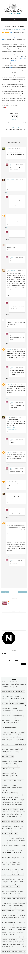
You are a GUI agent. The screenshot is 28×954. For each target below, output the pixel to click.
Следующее (6, 592)
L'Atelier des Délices (10, 891)
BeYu (22, 821)
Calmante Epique (21, 831)
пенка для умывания (17, 761)
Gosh (8, 874)
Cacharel (14, 831)
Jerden (17, 884)
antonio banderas (5, 811)
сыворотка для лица (17, 795)
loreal (13, 898)
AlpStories (16, 809)
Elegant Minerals (17, 852)
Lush (7, 900)
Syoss (16, 949)
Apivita (18, 811)
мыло (20, 749)
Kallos (18, 886)
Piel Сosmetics (4, 929)
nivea (3, 920)
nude (21, 920)
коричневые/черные (6, 730)
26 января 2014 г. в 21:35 (16, 368)
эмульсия (8, 807)
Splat (17, 946)
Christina (12, 838)
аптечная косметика (20, 691)
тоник (24, 799)
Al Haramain (4, 809)
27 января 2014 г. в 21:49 (16, 197)
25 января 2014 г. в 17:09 (20, 245)
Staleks (24, 946)
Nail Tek (19, 915)
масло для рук (22, 744)
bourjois (10, 826)
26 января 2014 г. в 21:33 (16, 403)
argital (14, 814)
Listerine (21, 896)
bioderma (14, 823)
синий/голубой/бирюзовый (17, 778)
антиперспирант (5, 689)
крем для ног (4, 734)
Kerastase (15, 888)
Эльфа (3, 807)
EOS (9, 857)
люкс (8, 739)
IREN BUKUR (4, 884)
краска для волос (5, 732)
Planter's (20, 929)
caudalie (17, 835)
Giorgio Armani (14, 869)
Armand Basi (19, 814)
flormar (8, 864)
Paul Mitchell (4, 927)
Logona (9, 898)
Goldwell (4, 874)
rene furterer (4, 934)
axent (3, 819)
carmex (15, 833)
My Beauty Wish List (12, 915)
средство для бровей (6, 787)
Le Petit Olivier (20, 893)
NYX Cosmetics (19, 922)
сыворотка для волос (6, 795)
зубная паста (4, 717)
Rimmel (17, 937)
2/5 (2, 681)
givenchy (3, 872)
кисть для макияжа (15, 722)
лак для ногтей (5, 737)
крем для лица (21, 732)
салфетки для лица (6, 775)
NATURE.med (16, 917)
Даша (8, 493)
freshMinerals (4, 867)
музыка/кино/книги (13, 749)
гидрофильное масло (21, 703)
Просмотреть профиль (13, 603)
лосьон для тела (21, 737)
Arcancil (3, 814)
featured (3, 864)
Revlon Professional (13, 934)
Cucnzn (10, 843)
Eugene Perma (4, 862)
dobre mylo (13, 847)
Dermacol (4, 847)
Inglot (16, 881)
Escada (22, 857)
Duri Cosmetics (13, 850)
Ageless (18, 807)
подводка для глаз (6, 768)
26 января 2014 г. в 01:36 (17, 349)
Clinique (3, 840)
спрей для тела (13, 785)
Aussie (13, 816)
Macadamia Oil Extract (6, 903)
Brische (3, 828)
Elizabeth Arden (5, 855)
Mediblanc (4, 910)
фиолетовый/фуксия (6, 804)
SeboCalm (22, 941)
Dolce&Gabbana (20, 847)
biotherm (19, 823)
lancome (11, 893)
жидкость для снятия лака (7, 710)
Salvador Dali (16, 939)
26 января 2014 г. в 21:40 (16, 303)
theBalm (20, 951)
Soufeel (13, 946)
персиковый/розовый (6, 763)
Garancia (19, 867)
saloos (10, 939)
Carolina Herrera (5, 835)
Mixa (23, 910)
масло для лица (14, 744)
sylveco (11, 949)
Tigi (24, 951)
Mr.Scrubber (4, 915)
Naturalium (4, 917)
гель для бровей (13, 701)
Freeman (18, 864)
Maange (18, 900)
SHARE (15, 116)
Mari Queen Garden (18, 905)
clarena (17, 838)
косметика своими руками (17, 730)
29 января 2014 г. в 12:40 (17, 523)
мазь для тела (13, 739)
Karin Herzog (4, 888)
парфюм (12, 756)
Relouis (22, 932)
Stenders (3, 949)
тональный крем (18, 799)
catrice (11, 835)
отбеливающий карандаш (18, 754)
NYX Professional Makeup (10, 922)
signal (14, 944)
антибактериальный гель (7, 686)
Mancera (3, 905)
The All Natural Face (6, 951)
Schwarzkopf (23, 939)
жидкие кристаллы (6, 708)
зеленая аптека (14, 713)
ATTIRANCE (9, 816)
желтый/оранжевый (21, 705)
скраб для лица (12, 780)
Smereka (3, 946)
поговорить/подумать (7, 766)
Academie (13, 807)
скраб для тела (12, 783)
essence (3, 860)
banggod (20, 819)
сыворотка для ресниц (7, 797)
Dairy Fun (21, 843)
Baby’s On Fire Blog (11, 427)
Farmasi (14, 862)
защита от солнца (19, 710)
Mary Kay (3, 908)
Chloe (7, 838)
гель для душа (21, 701)
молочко (22, 746)
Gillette (8, 869)
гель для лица (5, 703)
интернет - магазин (20, 717)
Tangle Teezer (21, 949)
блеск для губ (18, 696)
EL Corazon (9, 852)
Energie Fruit (4, 857)
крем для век (13, 732)
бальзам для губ (5, 696)
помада (13, 768)
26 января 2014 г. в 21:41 (16, 232)
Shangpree (9, 944)
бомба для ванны (5, 698)
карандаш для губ (6, 722)
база (7, 693)
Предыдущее (22, 592)
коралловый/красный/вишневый (9, 727)
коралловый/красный (19, 725)
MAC (22, 900)
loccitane (4, 898)
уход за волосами (18, 802)
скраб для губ (4, 780)
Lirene (16, 896)
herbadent (20, 876)
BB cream (8, 821)
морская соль (5, 749)
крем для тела (18, 734)
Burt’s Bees (4, 831)
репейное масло (17, 770)
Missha (19, 910)
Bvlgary (9, 831)
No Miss (6, 920)
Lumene (3, 900)
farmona (19, 862)
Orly (15, 925)
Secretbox (4, 944)
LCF (15, 893)
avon (21, 816)
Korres (3, 891)
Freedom (13, 864)
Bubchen (20, 828)
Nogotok (12, 920)
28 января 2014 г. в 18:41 (16, 510)
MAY (17, 908)
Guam (18, 874)
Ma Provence (12, 900)
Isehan (9, 884)
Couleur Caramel (22, 840)
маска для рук (13, 742)
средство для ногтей (17, 787)
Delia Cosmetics (17, 845)
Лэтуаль (3, 739)
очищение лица (5, 756)
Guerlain (3, 876)
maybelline (21, 908)
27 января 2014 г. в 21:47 (16, 165)
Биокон (12, 696)
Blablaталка (4, 826)
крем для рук (11, 734)
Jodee (8, 320)
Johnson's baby (5, 886)
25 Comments (8, 29)
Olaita (8, 148)
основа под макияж (6, 754)
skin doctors (20, 944)
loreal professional (21, 898)
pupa (24, 929)
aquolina (23, 811)
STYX (8, 949)
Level (3, 896)
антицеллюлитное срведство (16, 689)
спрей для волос (20, 783)
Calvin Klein (4, 833)
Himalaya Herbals (5, 879)
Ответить (8, 157)
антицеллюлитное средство (8, 691)
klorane (20, 888)
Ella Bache (12, 855)
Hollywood (20, 879)
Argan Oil (9, 814)
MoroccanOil (21, 913)
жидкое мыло (14, 708)
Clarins (22, 838)
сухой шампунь (5, 792)
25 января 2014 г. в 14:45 (18, 215)
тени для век (15, 797)
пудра (18, 768)
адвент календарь (5, 684)
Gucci (22, 874)
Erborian (17, 857)
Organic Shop (4, 925)
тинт (12, 799)
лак (23, 734)
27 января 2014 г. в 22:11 (17, 481)
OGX (25, 922)
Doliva (3, 850)
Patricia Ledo (20, 925)
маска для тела (21, 742)
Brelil (22, 826)
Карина (8, 417)
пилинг (14, 763)
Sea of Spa (16, 941)
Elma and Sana (19, 855)
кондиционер (5, 725)
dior (8, 847)
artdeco (3, 816)
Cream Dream (4, 843)
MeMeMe (9, 910)
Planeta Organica (12, 929)
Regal (10, 932)
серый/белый (14, 775)
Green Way (13, 874)
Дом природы (13, 705)
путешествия (4, 770)
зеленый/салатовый (6, 715)
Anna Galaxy (9, 215)
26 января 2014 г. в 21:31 (16, 440)
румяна (15, 773)
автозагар (14, 681)
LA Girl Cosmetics (19, 891)
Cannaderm (10, 833)
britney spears (9, 828)
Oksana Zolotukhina (11, 270)
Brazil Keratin (16, 826)
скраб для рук (4, 783)
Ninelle (22, 917)
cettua (21, 835)
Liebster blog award (9, 896)
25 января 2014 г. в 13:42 (15, 148)
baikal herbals (13, 819)
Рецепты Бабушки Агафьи (7, 773)
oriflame (11, 925)
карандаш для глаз (17, 720)
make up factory (22, 903)
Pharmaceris (18, 927)
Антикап (16, 686)
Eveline (10, 862)
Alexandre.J (10, 809)
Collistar (9, 840)
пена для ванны (21, 758)
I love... (7, 881)
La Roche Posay (5, 893)
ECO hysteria (19, 850)
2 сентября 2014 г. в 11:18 (16, 561)
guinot (8, 876)
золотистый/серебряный (17, 715)
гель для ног (12, 703)
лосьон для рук (13, 737)
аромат (3, 693)
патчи (15, 758)
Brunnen (15, 828)
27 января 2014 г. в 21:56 (17, 452)
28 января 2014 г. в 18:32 (16, 469)
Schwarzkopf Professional (7, 941)
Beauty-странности (15, 821)
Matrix (8, 908)
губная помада (5, 705)
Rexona (13, 937)
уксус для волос (9, 802)
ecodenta (4, 852)
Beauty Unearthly (11, 245)
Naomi (23, 915)
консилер (11, 725)
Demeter (23, 845)
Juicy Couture (12, 886)
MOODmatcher (14, 913)
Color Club (14, 840)
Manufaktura (10, 905)
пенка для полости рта (7, 761)
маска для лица (5, 742)
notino (16, 920)
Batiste (3, 821)
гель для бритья (5, 701)
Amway (21, 809)
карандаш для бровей (6, 720)
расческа (11, 770)
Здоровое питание (6, 713)
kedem (10, 888)
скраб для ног (20, 780)
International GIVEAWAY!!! (12, 429)
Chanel (3, 838)
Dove (7, 850)
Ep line (12, 857)
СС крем (18, 790)
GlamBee (15, 872)
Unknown (9, 349)
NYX (2, 922)
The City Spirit (14, 951)
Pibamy (24, 927)
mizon (3, 913)
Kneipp (24, 888)
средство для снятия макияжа (8, 790)
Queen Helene (4, 932)
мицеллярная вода (14, 746)
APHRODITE (13, 811)
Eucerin (17, 860)
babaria (7, 819)
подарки (15, 766)
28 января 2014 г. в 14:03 (15, 493)
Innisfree (21, 881)
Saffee (21, 937)
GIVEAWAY (21, 869)
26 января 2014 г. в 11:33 (17, 384)
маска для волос (22, 739)
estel (14, 860)
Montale (7, 913)
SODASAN (8, 946)
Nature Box (10, 917)
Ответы (7, 160)
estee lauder (8, 860)
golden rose (20, 872)
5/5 (12, 29)
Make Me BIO (15, 903)
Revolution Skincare (6, 937)
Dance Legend (4, 845)
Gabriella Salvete (12, 867)
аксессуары (13, 684)
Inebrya (12, 881)
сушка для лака (13, 792)
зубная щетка (12, 717)
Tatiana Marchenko (11, 179)
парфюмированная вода (7, 758)
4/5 (7, 681)
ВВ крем (22, 698)
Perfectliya (9, 384)
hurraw (3, 881)
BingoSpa (9, 823)
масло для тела (5, 746)
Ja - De (13, 884)
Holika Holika (13, 879)
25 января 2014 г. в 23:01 (15, 320)
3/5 (4, 681)
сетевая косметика (6, 778)
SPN (20, 946)
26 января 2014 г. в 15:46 (16, 417)
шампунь (20, 804)
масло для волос (5, 744)
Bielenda (3, 823)
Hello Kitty (13, 876)
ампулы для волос (21, 684)
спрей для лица (5, 785)
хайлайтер (14, 804)
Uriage (23, 29)
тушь (3, 802)
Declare (10, 845)
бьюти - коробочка (15, 698)
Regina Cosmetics (16, 932)
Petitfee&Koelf (12, 927)
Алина (4, 29)
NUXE (25, 920)
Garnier (3, 869)
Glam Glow (9, 872)
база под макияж (14, 693)
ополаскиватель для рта (12, 751)
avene (17, 816)
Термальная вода (17, 29)
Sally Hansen (4, 939)
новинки (4, 751)
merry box (14, 910)
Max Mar (13, 908)
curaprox (15, 843)
